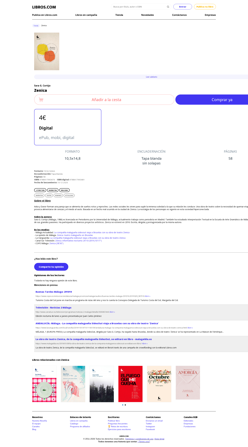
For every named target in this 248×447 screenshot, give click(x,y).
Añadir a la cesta (106, 99)
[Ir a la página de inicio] (44, 7)
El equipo (36, 423)
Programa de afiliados (80, 426)
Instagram (150, 426)
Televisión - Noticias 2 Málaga (53, 307)
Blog (34, 429)
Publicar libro (114, 421)
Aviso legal (159, 439)
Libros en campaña (86, 15)
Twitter (149, 423)
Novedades (147, 15)
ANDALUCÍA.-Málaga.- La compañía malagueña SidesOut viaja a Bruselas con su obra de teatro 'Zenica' (97, 323)
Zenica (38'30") (56, 243)
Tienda (119, 15)
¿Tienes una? (143, 441)
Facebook (150, 429)
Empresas (210, 15)
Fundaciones (189, 426)
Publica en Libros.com (44, 15)
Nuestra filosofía (39, 421)
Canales (36, 426)
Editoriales (188, 421)
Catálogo (74, 423)
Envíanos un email (154, 421)
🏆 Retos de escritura (118, 426)
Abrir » (147, 296)
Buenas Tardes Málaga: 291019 (54, 291)
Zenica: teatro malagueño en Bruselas (75, 235)
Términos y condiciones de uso (139, 439)
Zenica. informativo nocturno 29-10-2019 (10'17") (78, 240)
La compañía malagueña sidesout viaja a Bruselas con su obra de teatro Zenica (91, 232)
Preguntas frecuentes (117, 423)
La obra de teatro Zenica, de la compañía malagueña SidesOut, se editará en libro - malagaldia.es (94, 339)
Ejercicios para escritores (119, 429)
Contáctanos (179, 15)
